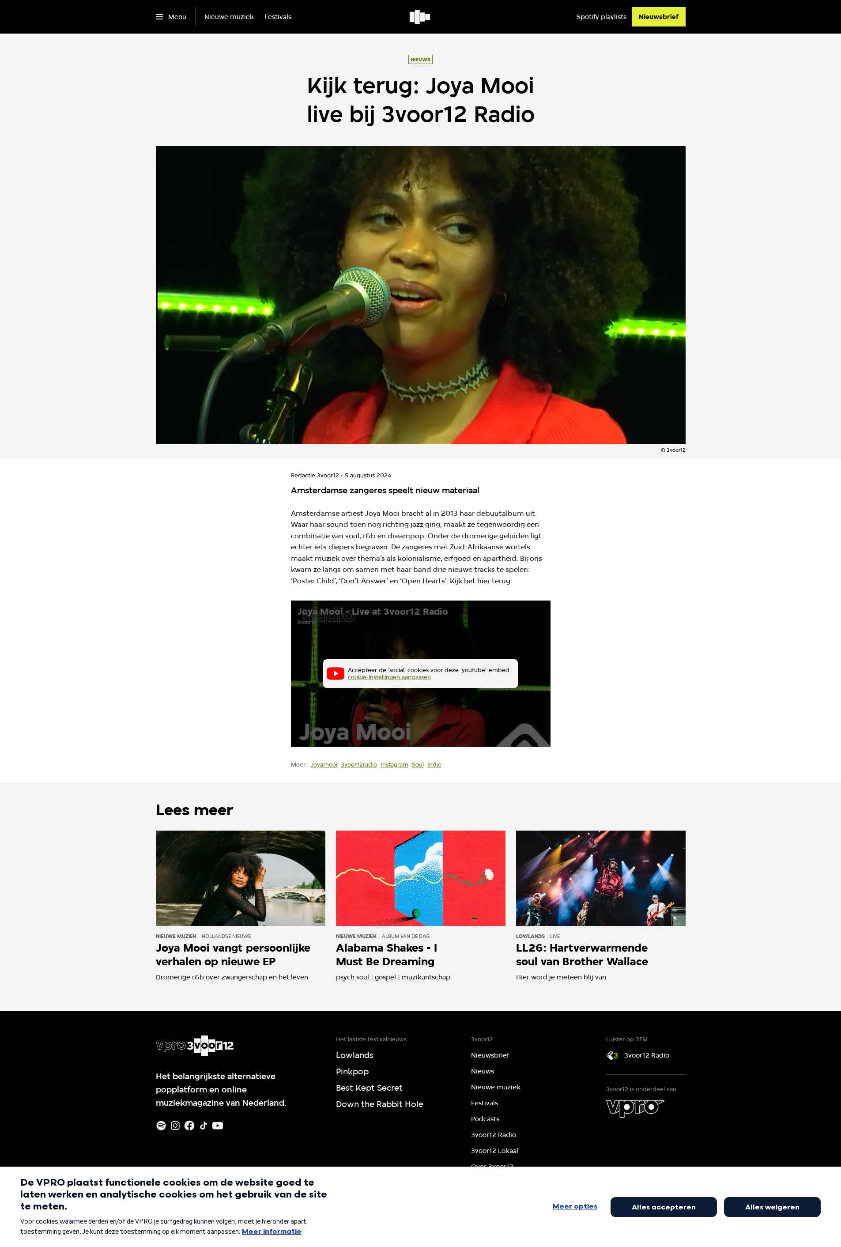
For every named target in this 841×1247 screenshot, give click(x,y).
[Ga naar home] (420, 17)
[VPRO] (635, 1109)
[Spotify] (161, 1125)
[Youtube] (217, 1125)
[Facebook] (189, 1125)
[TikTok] (203, 1125)
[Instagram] (175, 1125)
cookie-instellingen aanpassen (389, 676)
